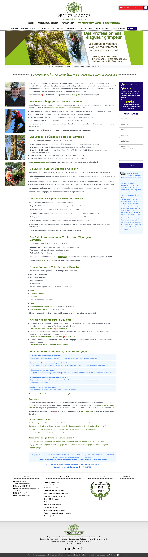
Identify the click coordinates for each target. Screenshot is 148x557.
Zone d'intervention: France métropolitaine (22, 482)
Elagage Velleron (77, 445)
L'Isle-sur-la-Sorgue (37, 293)
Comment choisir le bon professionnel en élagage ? (48, 426)
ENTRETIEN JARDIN (118, 28)
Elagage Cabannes (36, 441)
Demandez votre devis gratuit (39, 162)
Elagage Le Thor (50, 445)
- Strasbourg (51, 499)
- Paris (51, 488)
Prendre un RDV (68, 23)
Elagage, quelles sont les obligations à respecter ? (87, 426)
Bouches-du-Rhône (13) (38, 309)
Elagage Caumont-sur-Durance (79, 441)
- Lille (51, 482)
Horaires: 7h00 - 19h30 (22, 486)
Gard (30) (33, 303)
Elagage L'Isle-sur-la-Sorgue (55, 441)
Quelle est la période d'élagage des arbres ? (45, 423)
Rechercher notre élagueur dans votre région (99, 23)
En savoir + (124, 230)
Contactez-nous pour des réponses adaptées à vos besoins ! (61, 394)
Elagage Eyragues (35, 448)
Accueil (31, 23)
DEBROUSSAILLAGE (85, 28)
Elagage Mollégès (35, 445)
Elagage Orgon (98, 441)
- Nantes (52, 505)
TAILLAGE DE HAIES (102, 28)
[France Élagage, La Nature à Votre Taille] (74, 11)
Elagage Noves (63, 445)
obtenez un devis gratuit (58, 345)
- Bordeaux (54, 496)
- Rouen (50, 485)
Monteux (32, 408)
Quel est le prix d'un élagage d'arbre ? (43, 429)
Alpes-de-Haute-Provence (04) (41, 306)
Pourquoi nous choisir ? (48, 23)
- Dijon (56, 493)
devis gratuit (76, 95)
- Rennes (50, 502)
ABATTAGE (46, 28)
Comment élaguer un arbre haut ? (77, 423)
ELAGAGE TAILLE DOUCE (30, 28)
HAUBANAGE (71, 28)
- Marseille (57, 513)
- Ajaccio (49, 516)
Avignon (33, 290)
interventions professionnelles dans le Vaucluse (62, 108)
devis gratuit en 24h (46, 260)
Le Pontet (33, 296)
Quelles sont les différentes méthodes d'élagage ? (77, 429)
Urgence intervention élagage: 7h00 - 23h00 (27, 489)
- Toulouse (51, 507)
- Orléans (54, 491)
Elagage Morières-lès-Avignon (97, 445)
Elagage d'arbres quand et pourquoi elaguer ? (46, 432)
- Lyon (54, 510)
